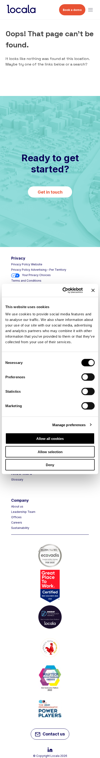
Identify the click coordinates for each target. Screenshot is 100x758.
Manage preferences (69, 425)
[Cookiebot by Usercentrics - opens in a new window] (63, 290)
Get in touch (50, 192)
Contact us (54, 734)
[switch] (88, 377)
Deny (50, 465)
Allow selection (50, 452)
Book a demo (72, 10)
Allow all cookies (50, 439)
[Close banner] (93, 290)
